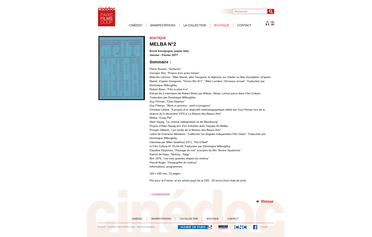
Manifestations (163, 25)
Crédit (264, 227)
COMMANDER (161, 194)
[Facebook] (255, 227)
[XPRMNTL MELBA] (223, 227)
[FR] (267, 23)
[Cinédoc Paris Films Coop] (106, 16)
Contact (244, 25)
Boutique (221, 25)
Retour (267, 201)
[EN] (272, 23)
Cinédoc (135, 25)
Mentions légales (146, 227)
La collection (194, 25)
